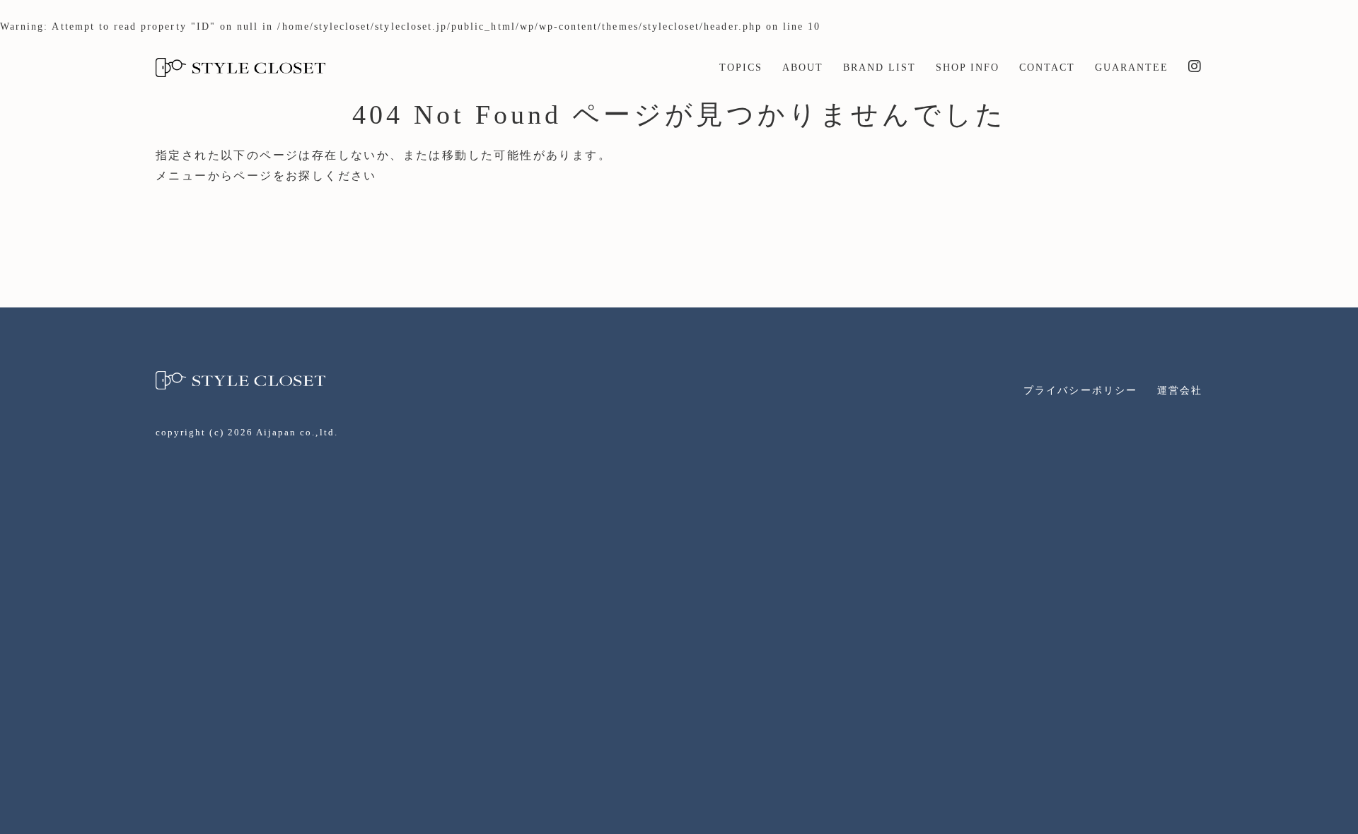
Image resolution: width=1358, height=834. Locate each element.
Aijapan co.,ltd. (297, 432)
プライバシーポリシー (1080, 390)
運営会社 (1179, 390)
